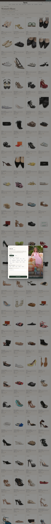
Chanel (10, 258)
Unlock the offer (18, 276)
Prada (23, 258)
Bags (10, 266)
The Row (11, 263)
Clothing (13, 266)
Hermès (14, 258)
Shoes (16, 266)
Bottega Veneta (13, 260)
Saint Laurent (18, 260)
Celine (22, 260)
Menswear (16, 255)
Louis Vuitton (17, 258)
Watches (23, 266)
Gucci (21, 258)
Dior (10, 260)
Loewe (25, 260)
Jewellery (19, 266)
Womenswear (11, 255)
